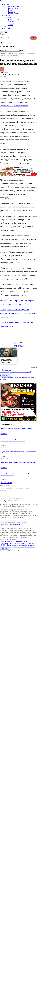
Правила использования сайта (10, 524)
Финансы (11, 23)
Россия (6, 4)
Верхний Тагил (13, 14)
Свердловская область (16, 6)
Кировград (12, 12)
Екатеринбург (13, 8)
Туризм (10, 25)
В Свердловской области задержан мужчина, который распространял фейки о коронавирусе (17, 313)
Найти (33, 38)
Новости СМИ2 (6, 483)
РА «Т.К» (7, 27)
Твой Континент (6, 1)
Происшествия (13, 19)
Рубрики (7, 15)
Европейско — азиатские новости (14, 106)
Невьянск (11, 10)
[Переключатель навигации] (13, 1)
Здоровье (11, 21)
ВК (19, 346)
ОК (22, 346)
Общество (11, 17)
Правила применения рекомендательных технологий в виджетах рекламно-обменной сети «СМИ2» (17, 543)
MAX (15, 346)
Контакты (7, 28)
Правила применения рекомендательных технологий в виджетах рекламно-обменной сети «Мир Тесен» (17, 547)
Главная (3, 53)
